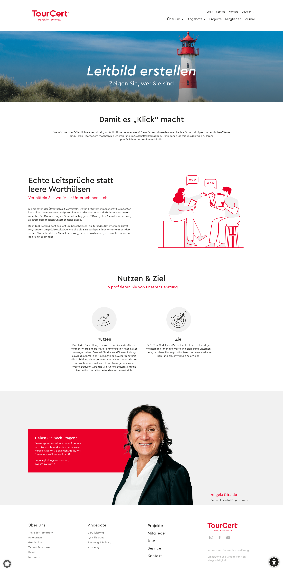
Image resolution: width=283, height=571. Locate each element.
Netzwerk (34, 557)
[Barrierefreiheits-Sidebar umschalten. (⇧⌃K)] (274, 562)
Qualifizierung (96, 537)
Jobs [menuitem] (210, 11)
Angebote (97, 525)
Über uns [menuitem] (173, 19)
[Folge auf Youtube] (228, 537)
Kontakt (155, 556)
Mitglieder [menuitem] (233, 19)
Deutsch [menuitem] (246, 11)
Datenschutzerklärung (236, 550)
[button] (7, 564)
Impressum (214, 550)
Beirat (31, 552)
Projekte (155, 526)
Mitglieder (157, 533)
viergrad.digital (217, 560)
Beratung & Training (99, 542)
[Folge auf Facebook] (219, 537)
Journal (154, 541)
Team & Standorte (39, 547)
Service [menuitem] (220, 11)
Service (154, 548)
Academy (93, 547)
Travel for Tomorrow (40, 532)
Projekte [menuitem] (215, 19)
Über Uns (36, 525)
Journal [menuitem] (249, 19)
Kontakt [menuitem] (233, 11)
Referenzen (35, 537)
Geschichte (35, 542)
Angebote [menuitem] (194, 19)
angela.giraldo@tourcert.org (52, 460)
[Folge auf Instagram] (211, 537)
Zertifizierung (96, 532)
